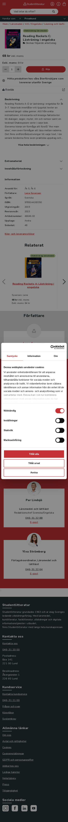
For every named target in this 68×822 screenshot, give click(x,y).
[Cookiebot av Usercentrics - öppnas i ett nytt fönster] (50, 347)
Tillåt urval (34, 463)
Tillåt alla (34, 454)
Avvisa (34, 472)
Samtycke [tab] (12, 356)
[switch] (59, 420)
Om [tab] (56, 356)
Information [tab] (34, 356)
